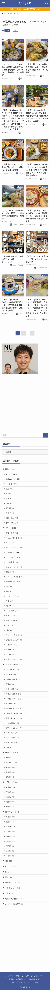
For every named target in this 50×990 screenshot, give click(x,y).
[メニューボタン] (3, 3)
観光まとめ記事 (13, 742)
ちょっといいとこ (14, 567)
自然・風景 (12, 733)
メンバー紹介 (25, 976)
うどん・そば (12, 596)
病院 (9, 503)
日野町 (10, 851)
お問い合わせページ (18, 982)
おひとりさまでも (14, 548)
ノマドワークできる (15, 577)
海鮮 (9, 586)
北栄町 (10, 802)
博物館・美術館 (13, 679)
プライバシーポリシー (38, 976)
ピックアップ (12, 866)
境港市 (10, 822)
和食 (9, 591)
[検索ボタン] (46, 3)
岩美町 (10, 758)
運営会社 (12, 979)
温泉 (9, 747)
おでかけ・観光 (13, 664)
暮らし (10, 469)
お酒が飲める (13, 582)
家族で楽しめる (14, 718)
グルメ (7, 30)
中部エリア (12, 782)
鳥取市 (11, 762)
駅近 (10, 572)
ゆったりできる (14, 538)
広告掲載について (22, 979)
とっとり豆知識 (13, 474)
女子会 (10, 650)
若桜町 (10, 772)
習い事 (10, 508)
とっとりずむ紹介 (32, 982)
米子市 (10, 817)
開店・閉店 (12, 518)
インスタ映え (12, 723)
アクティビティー (14, 728)
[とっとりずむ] (25, 3)
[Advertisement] (25, 404)
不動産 (10, 494)
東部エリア (12, 753)
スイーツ (11, 645)
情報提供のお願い (35, 979)
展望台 (10, 684)
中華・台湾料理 (13, 620)
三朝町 (10, 792)
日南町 (10, 856)
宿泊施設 (11, 704)
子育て (10, 513)
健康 (9, 498)
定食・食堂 (12, 533)
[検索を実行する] (45, 435)
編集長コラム (12, 882)
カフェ (10, 543)
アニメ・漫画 (12, 738)
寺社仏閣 (11, 674)
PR (8, 861)
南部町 (10, 841)
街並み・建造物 (13, 694)
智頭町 (10, 777)
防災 (8, 877)
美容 (9, 489)
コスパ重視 (12, 562)
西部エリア (12, 812)
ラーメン (11, 615)
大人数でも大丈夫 (14, 552)
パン (9, 630)
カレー (10, 654)
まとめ (9, 893)
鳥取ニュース (13, 479)
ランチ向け (12, 611)
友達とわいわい (14, 659)
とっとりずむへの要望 (12, 976)
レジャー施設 (12, 669)
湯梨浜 (10, 797)
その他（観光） (13, 699)
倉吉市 (10, 787)
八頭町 (10, 767)
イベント (11, 484)
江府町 (10, 846)
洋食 (9, 601)
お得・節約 (12, 523)
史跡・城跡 (12, 689)
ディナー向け (12, 625)
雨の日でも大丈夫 (14, 708)
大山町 (10, 831)
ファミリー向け (14, 635)
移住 (8, 872)
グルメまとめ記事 (14, 640)
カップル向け (13, 557)
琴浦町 (10, 807)
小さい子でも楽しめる (16, 713)
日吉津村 (10, 827)
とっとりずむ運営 (14, 904)
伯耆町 (10, 836)
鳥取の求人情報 (13, 899)
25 (32, 333)
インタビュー (12, 888)
